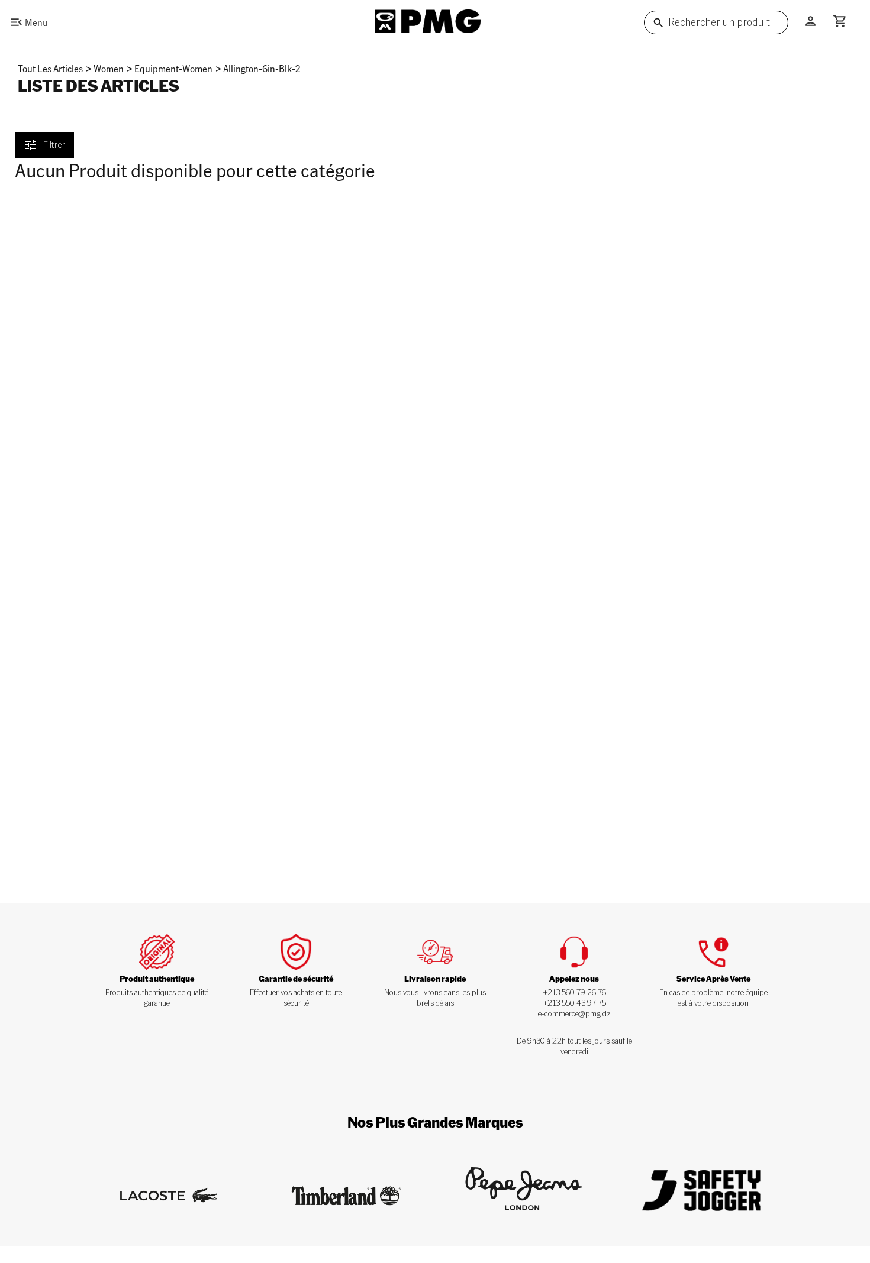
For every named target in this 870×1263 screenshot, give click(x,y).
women (109, 68)
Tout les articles (50, 68)
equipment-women (173, 68)
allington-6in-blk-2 (261, 68)
